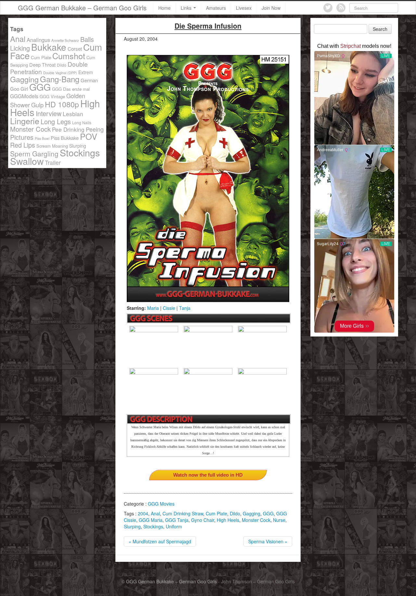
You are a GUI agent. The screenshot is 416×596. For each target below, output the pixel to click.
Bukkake (48, 46)
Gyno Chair (202, 520)
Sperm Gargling (34, 153)
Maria (153, 308)
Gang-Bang (59, 79)
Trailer (53, 162)
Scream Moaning (52, 146)
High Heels (228, 520)
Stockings (153, 526)
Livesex (244, 8)
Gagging (251, 513)
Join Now (271, 8)
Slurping (132, 526)
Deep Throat (42, 64)
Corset (75, 48)
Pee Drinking (68, 129)
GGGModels (24, 95)
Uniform (174, 526)
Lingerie (24, 120)
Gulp (37, 104)
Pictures (21, 137)
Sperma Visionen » (267, 541)
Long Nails (81, 122)
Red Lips (22, 145)
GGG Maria (150, 520)
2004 (143, 513)
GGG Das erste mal (71, 89)
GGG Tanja (176, 520)
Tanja (184, 308)
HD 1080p (62, 104)
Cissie (169, 308)
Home (164, 8)
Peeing (95, 129)
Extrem (85, 72)
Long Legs (56, 121)
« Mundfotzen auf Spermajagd (160, 541)
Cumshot (68, 55)
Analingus (38, 40)
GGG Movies (161, 503)
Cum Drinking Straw (182, 513)
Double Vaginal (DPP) (60, 72)
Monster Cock (256, 520)
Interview (48, 113)
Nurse (279, 520)
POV (88, 136)
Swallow (27, 160)
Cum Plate (216, 513)
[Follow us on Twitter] (327, 7)
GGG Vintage (52, 96)
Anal (155, 513)
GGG (268, 513)
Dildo (235, 513)
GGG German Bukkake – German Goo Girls (82, 7)
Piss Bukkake (65, 137)
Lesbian (73, 114)
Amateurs (216, 8)
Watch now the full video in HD (208, 475)
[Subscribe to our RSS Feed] (340, 7)
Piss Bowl (42, 138)
